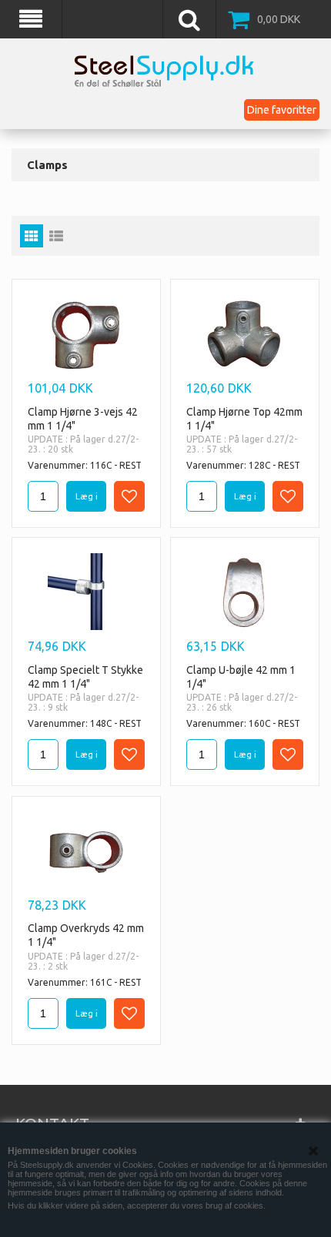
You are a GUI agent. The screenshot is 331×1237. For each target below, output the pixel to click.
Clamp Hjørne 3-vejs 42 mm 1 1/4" (83, 419)
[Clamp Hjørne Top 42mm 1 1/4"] (244, 333)
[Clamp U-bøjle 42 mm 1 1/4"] (244, 591)
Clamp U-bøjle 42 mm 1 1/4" (241, 677)
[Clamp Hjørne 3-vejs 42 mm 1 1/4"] (86, 333)
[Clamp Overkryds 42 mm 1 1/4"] (86, 850)
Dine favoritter (281, 110)
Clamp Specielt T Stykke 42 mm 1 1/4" (85, 677)
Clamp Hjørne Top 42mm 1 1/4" (244, 419)
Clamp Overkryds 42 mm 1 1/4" (86, 935)
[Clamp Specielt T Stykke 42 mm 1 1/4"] (86, 591)
